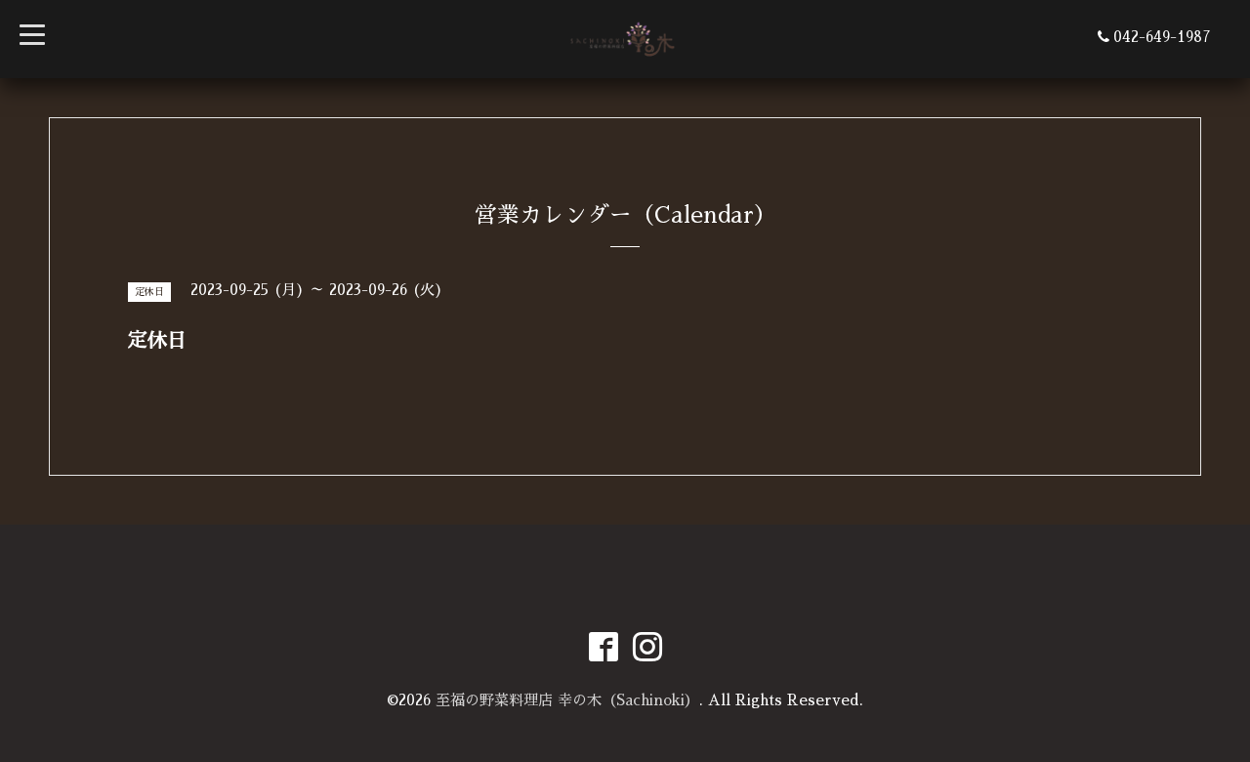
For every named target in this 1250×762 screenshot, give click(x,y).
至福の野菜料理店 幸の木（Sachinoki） (567, 700)
